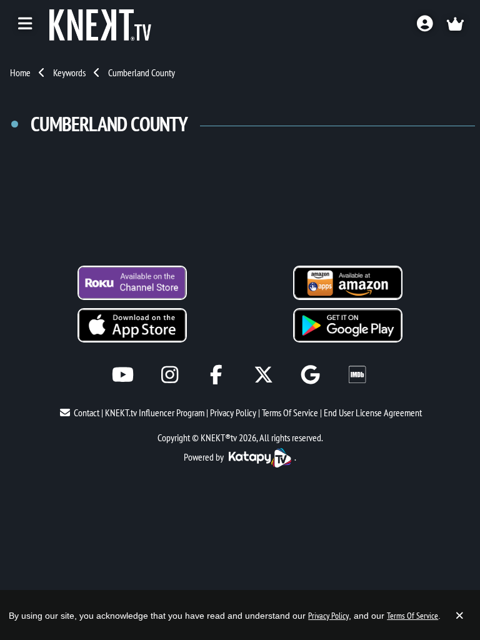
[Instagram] (170, 375)
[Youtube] (123, 375)
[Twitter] (263, 375)
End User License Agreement (373, 412)
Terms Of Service (290, 412)
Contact (86, 412)
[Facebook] (216, 375)
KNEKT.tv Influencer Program (154, 412)
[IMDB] (357, 375)
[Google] (310, 375)
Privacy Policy (233, 412)
